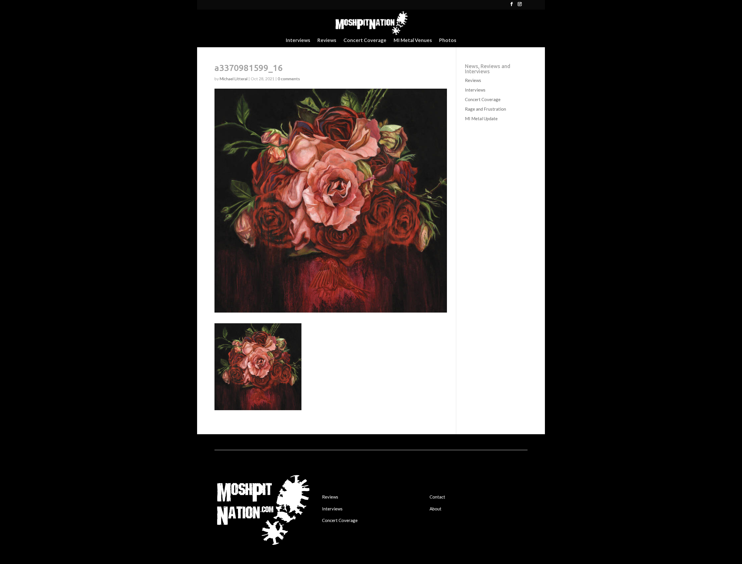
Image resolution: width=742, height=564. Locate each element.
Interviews (297, 40)
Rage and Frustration (485, 109)
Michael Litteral (234, 78)
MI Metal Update (481, 118)
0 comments (289, 78)
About (435, 508)
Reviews (326, 40)
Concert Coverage (364, 40)
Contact (437, 496)
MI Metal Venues (413, 40)
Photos (447, 40)
